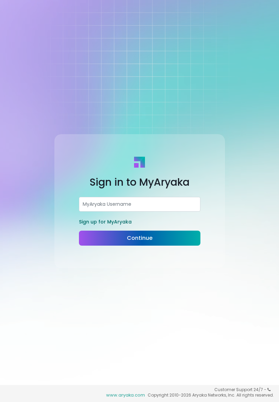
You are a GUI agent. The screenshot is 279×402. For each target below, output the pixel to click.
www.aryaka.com (125, 395)
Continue (139, 238)
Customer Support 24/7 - (240, 389)
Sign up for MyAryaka (105, 221)
